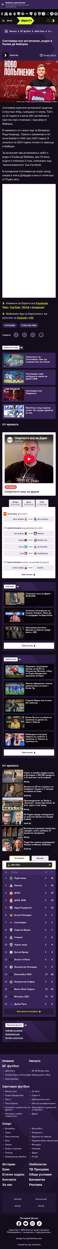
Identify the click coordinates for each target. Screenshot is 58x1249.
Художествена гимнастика (45, 1140)
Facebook (42, 303)
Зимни (8, 1144)
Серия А (36, 1095)
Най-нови (9, 586)
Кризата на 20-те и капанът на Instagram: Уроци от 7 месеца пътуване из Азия (38, 789)
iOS (31, 318)
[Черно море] (39, 14)
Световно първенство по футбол (17, 1108)
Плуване (36, 1148)
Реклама (35, 1184)
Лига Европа (11, 1103)
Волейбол (10, 1128)
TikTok (25, 307)
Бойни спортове (13, 1148)
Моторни (36, 1144)
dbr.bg (26, 782)
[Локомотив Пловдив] (52, 14)
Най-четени (10, 659)
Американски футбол (15, 1156)
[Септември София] (27, 14)
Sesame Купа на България (18, 1075)
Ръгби (35, 1156)
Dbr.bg (41, 1206)
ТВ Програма (39, 1169)
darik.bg (27, 795)
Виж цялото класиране (27, 1011)
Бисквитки (37, 1179)
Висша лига (11, 1091)
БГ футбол (25, 31)
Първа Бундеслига (14, 1095)
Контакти (9, 1179)
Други (35, 1114)
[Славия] (35, 14)
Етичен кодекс (13, 1174)
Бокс (7, 1140)
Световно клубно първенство (13, 1115)
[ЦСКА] (10, 14)
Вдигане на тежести (41, 1136)
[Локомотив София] (56, 14)
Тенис (8, 1132)
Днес (29, 503)
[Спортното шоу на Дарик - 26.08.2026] (28, 598)
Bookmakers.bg (12, 1034)
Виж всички (27, 574)
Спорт (7, 1123)
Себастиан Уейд (28, 325)
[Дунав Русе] (48, 14)
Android (22, 318)
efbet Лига (39, 31)
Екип (6, 1169)
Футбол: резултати (14, 1038)
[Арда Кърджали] (19, 14)
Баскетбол (37, 1128)
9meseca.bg (41, 1199)
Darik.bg (17, 1199)
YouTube (15, 307)
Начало (13, 31)
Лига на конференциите (28, 562)
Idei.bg (17, 1206)
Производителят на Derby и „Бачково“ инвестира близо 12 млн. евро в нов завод (39, 802)
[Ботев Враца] (43, 14)
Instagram (38, 307)
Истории (8, 1164)
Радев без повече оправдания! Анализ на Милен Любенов (39, 843)
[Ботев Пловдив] (23, 14)
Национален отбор (41, 1075)
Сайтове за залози (13, 1031)
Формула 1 (37, 1132)
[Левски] (6, 14)
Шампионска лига (25, 528)
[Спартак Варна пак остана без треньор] (28, 705)
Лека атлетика (12, 1136)
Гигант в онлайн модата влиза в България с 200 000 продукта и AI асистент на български (39, 775)
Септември (10, 325)
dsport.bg (14, 55)
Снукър (9, 1152)
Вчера (15, 503)
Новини (8, 1061)
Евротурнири (11, 1079)
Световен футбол (16, 1086)
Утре (42, 503)
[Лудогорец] (2, 14)
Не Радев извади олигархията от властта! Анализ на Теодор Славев (39, 816)
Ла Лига (17, 514)
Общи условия (40, 1174)
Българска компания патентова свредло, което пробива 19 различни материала (39, 830)
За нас (7, 1184)
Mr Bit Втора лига (40, 1071)
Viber (5, 307)
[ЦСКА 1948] (14, 14)
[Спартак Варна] (31, 14)
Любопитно (38, 1164)
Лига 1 (8, 1099)
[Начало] (6, 31)
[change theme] (53, 20)
